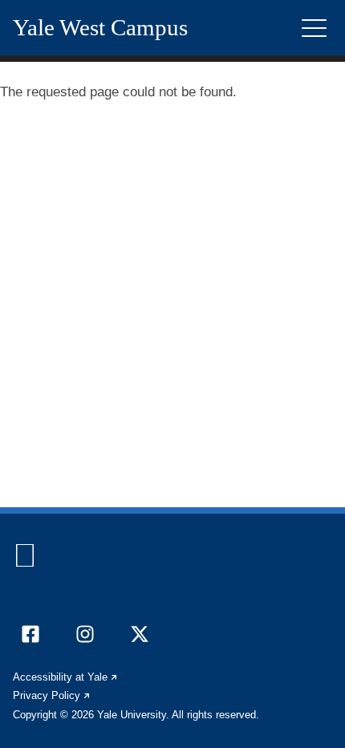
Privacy (52, 695)
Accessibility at (66, 677)
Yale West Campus (100, 27)
